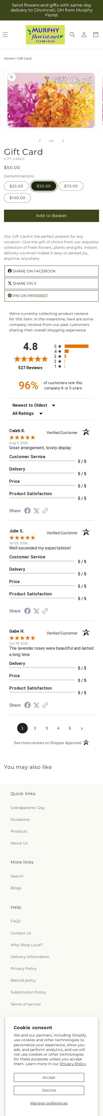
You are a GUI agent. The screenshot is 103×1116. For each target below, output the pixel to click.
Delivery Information (30, 956)
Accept (49, 1077)
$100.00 (17, 197)
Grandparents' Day (28, 807)
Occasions (20, 819)
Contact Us (21, 933)
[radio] (74, 346)
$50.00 (44, 186)
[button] (72, 34)
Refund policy (23, 980)
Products (19, 831)
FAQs (16, 921)
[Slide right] (63, 140)
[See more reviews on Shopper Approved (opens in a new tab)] (45, 511)
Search (17, 876)
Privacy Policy (73, 1063)
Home (9, 58)
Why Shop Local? (27, 945)
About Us (19, 843)
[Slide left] (40, 140)
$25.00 (16, 186)
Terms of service (26, 1004)
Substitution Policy (28, 992)
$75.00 (71, 186)
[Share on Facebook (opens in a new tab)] (27, 511)
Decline (49, 1090)
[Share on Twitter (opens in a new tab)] (36, 511)
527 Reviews (35, 367)
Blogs (16, 888)
